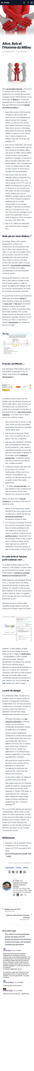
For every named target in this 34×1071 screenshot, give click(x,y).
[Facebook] (13, 872)
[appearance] (28, 2)
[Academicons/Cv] (22, 895)
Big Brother (26, 654)
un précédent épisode (14, 89)
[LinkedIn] (20, 872)
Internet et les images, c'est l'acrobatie (18, 942)
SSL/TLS (18, 304)
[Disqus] (17, 971)
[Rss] (26, 895)
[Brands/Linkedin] (18, 895)
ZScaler (22, 298)
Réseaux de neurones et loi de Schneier (18, 939)
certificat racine (11, 536)
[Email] (17, 872)
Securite (25, 867)
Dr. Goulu (5, 2)
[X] (9, 872)
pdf (29, 854)
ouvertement (13, 322)
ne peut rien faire (20, 486)
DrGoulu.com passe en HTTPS (15, 936)
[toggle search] (24, 2)
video (9, 856)
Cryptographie (9, 867)
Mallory (15, 99)
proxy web (8, 304)
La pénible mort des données (14, 944)
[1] (14, 804)
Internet (18, 867)
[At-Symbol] (15, 895)
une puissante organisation (20, 265)
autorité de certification (13, 516)
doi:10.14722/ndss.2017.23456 (16, 854)
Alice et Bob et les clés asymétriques (17, 934)
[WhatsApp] (24, 872)
